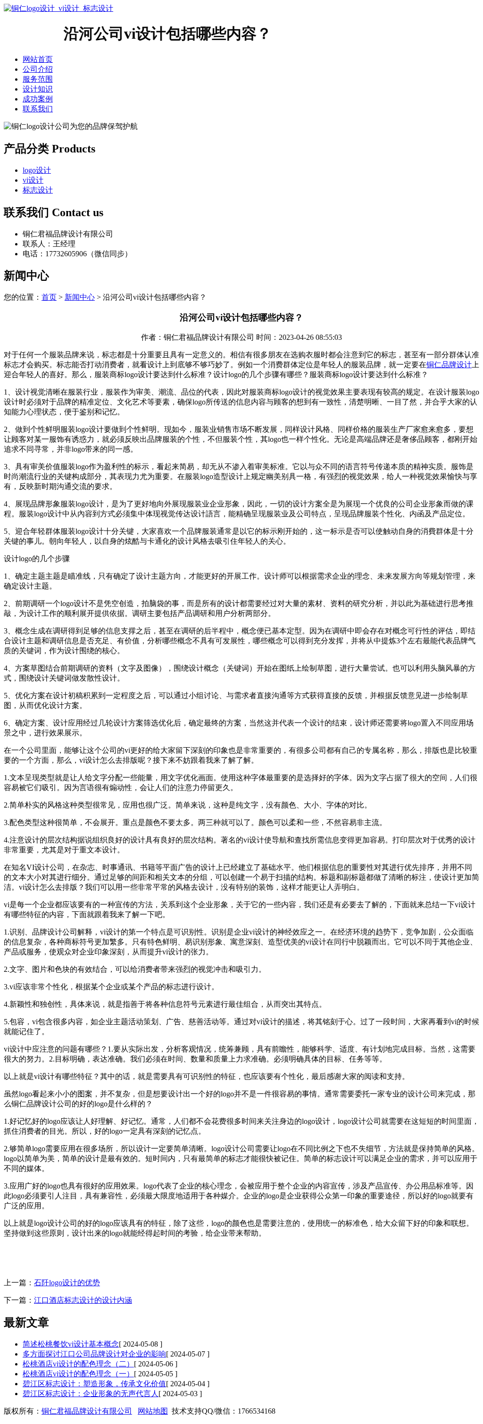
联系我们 (38, 109)
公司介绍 (38, 69)
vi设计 (33, 180)
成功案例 (38, 99)
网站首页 (38, 59)
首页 (49, 297)
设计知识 (38, 89)
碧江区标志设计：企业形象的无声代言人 (90, 1394)
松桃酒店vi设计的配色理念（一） (78, 1374)
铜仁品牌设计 (449, 365)
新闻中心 (80, 297)
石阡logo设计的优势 (67, 1283)
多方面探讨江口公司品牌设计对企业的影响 (94, 1354)
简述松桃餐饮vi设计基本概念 (71, 1344)
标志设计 (38, 190)
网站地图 (153, 1411)
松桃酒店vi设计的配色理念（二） (78, 1364)
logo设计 (37, 170)
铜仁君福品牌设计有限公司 (87, 1411)
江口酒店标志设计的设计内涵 (83, 1300)
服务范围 (38, 79)
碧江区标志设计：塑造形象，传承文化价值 (94, 1384)
